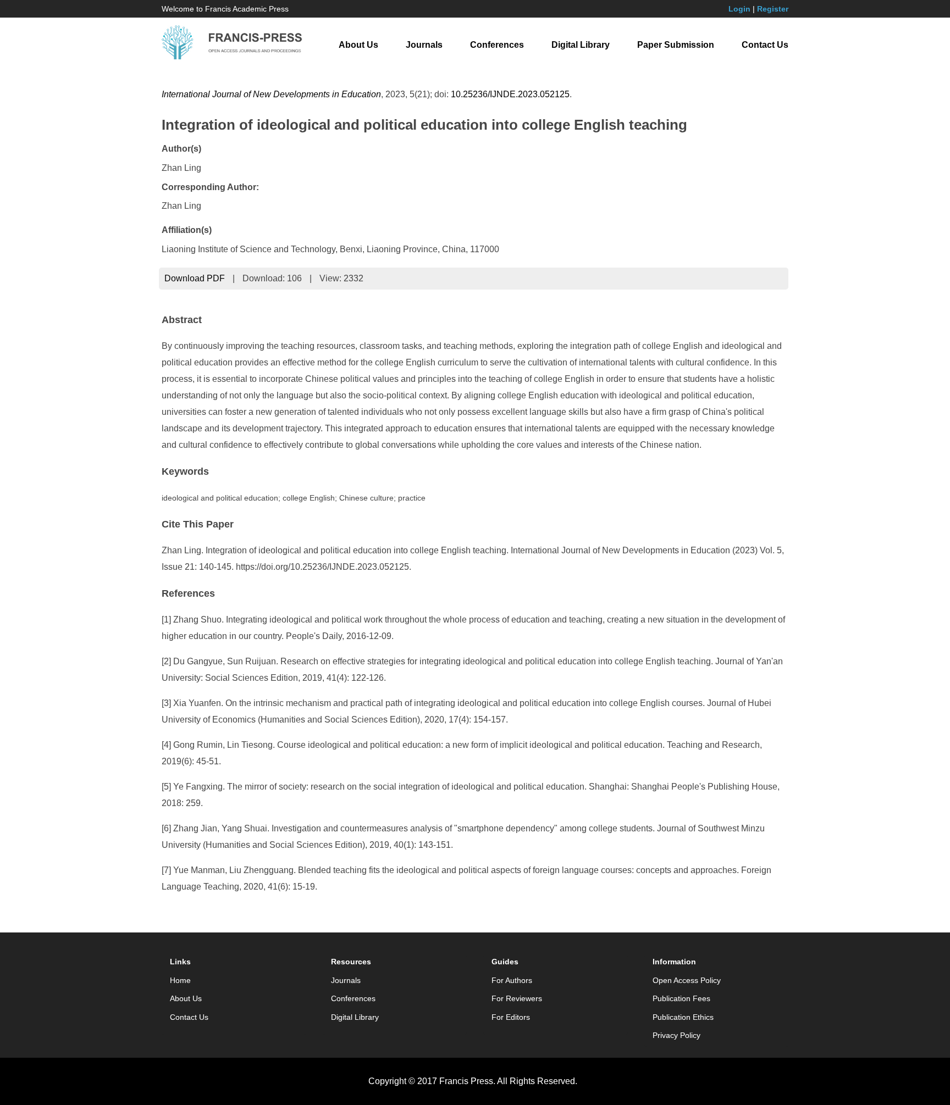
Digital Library (580, 44)
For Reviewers (516, 998)
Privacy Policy (676, 1035)
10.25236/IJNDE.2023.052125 (510, 94)
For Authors (511, 980)
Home (180, 980)
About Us (358, 44)
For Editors (510, 1017)
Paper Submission (675, 44)
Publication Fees (681, 998)
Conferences (497, 44)
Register (772, 8)
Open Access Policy (687, 980)
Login (739, 8)
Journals (424, 44)
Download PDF (194, 278)
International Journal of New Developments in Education (271, 94)
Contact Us (765, 44)
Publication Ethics (683, 1017)
